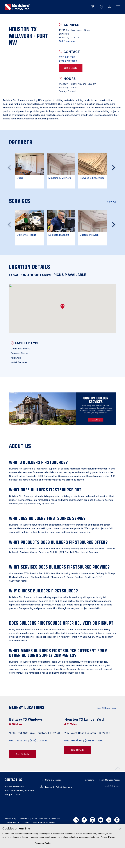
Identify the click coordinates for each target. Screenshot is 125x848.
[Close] (120, 828)
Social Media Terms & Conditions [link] (46, 819)
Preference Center (43, 843)
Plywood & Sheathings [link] (92, 178)
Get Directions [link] (67, 41)
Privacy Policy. (108, 837)
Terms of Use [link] (24, 819)
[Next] (113, 168)
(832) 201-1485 (38, 740)
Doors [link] (20, 178)
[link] (17, 7)
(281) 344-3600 (94, 740)
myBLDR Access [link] (112, 786)
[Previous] (9, 168)
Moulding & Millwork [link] (59, 178)
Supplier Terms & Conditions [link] (17, 823)
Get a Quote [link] (70, 68)
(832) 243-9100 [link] (67, 57)
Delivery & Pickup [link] (26, 235)
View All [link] (111, 202)
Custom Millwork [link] (89, 235)
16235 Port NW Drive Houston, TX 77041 (35, 733)
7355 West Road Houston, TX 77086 (87, 733)
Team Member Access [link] (109, 780)
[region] (62, 836)
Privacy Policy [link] (10, 819)
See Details (22, 754)
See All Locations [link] (106, 708)
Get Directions (18, 740)
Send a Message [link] (68, 61)
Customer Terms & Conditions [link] (44, 823)
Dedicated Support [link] (58, 235)
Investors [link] (89, 780)
